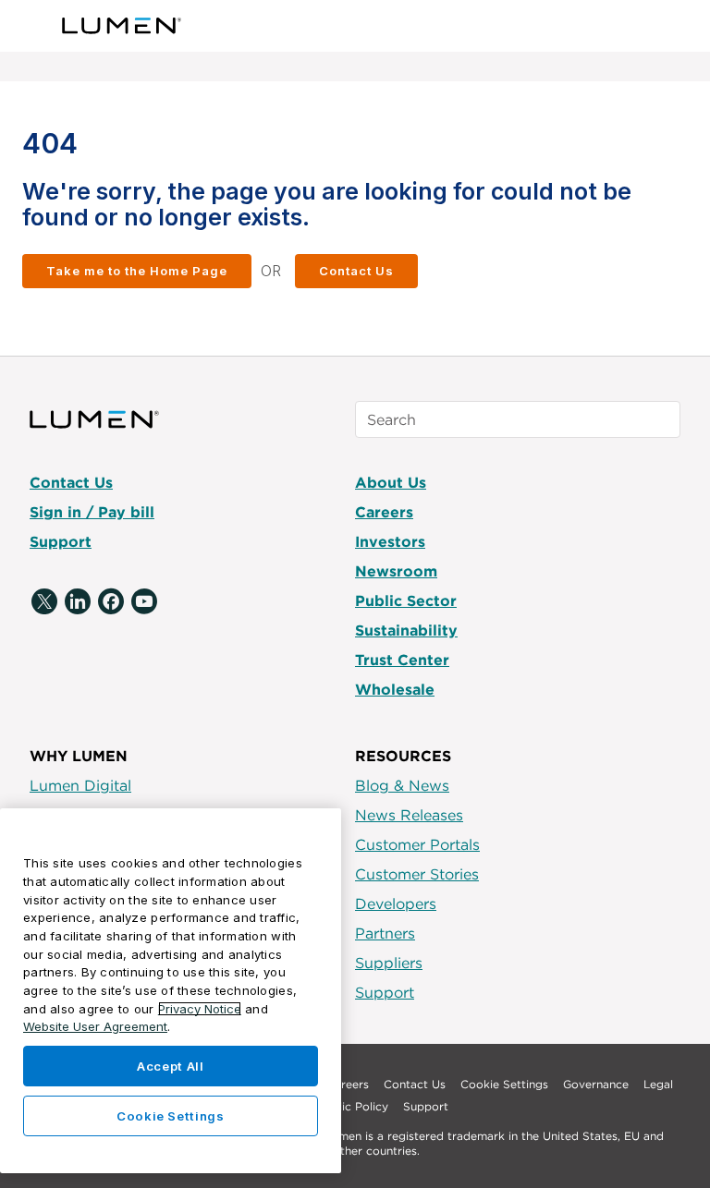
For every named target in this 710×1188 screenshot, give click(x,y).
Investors (390, 541)
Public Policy (353, 1106)
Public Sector (406, 600)
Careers (384, 512)
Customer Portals (417, 844)
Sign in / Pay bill (92, 512)
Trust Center (402, 659)
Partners (385, 933)
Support (61, 541)
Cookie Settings (504, 1084)
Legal (658, 1084)
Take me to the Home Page (136, 270)
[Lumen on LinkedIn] (78, 602)
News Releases (409, 815)
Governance (596, 1084)
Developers (395, 903)
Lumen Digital (80, 785)
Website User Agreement (95, 1026)
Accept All (170, 1066)
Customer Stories (417, 874)
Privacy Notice (199, 1008)
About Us (390, 482)
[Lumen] (122, 26)
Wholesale (395, 689)
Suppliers (388, 962)
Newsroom (396, 571)
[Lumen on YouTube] (144, 602)
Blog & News (402, 785)
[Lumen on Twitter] (44, 602)
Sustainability (406, 630)
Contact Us (356, 270)
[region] (170, 990)
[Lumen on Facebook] (111, 602)
